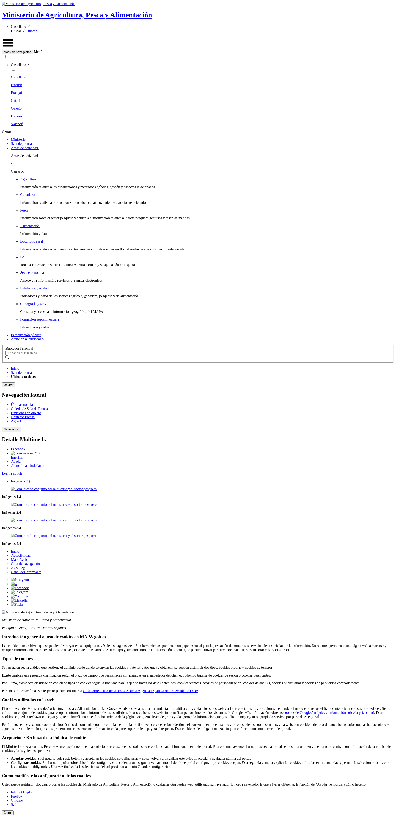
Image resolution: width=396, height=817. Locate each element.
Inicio (15, 368)
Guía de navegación (25, 564)
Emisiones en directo (26, 413)
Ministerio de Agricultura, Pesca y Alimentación (77, 15)
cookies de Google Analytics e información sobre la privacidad (328, 713)
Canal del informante (26, 572)
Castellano (18, 77)
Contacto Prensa (23, 417)
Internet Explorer (23, 792)
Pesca (24, 210)
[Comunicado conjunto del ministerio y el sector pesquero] (54, 489)
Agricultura (28, 179)
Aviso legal (19, 568)
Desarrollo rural (31, 241)
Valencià (17, 124)
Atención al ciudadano (27, 339)
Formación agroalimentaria (39, 319)
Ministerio (18, 139)
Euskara (17, 116)
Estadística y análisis (35, 288)
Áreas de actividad (25, 148)
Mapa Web (19, 559)
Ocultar (8, 385)
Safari (15, 804)
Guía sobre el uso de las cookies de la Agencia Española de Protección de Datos (140, 691)
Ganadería (27, 195)
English (16, 85)
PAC (23, 257)
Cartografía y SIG (33, 304)
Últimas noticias (22, 405)
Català (15, 100)
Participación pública (26, 335)
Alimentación (30, 226)
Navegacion (11, 429)
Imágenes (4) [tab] (20, 481)
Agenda (16, 421)
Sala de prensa (21, 144)
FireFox (16, 796)
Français (17, 93)
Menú (38, 52)
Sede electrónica (32, 273)
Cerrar (8, 812)
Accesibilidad (21, 555)
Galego (16, 108)
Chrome (17, 800)
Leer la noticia (12, 473)
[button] (198, 52)
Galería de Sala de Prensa (29, 409)
